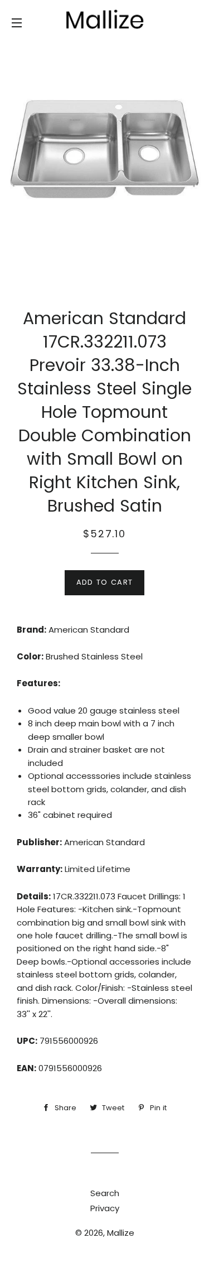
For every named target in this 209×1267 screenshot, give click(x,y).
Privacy (104, 1208)
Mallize (120, 1233)
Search (104, 1193)
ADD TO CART (104, 582)
